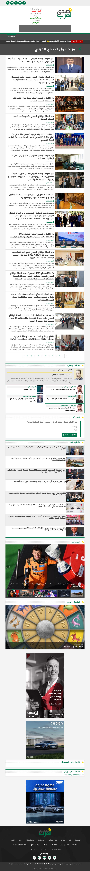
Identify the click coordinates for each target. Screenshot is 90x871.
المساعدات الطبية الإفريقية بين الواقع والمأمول (23, 400)
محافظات (75, 844)
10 (31, 356)
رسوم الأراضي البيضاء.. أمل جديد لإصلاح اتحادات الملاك (62, 409)
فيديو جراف (33, 849)
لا (74, 430)
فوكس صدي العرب (55, 849)
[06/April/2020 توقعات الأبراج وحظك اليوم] (45, 627)
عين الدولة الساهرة (29, 389)
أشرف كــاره (72, 396)
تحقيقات (54, 844)
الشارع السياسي (52, 840)
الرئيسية (77, 840)
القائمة (11, 36)
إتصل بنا (36, 869)
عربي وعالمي (64, 844)
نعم (73, 427)
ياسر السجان (32, 387)
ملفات (63, 840)
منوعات (43, 849)
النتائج (65, 434)
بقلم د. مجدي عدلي (29, 396)
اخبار (70, 840)
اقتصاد (13, 840)
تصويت (73, 434)
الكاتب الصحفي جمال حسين (62, 370)
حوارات (45, 844)
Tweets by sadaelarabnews (75, 775)
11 (27, 356)
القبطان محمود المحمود (68, 387)
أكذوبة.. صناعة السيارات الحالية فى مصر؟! (61, 399)
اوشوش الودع (35, 844)
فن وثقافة (41, 840)
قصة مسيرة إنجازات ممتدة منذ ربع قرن (62, 389)
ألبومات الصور (76, 542)
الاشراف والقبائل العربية (20, 844)
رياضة (20, 840)
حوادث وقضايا (30, 840)
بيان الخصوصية (53, 869)
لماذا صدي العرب (43, 869)
